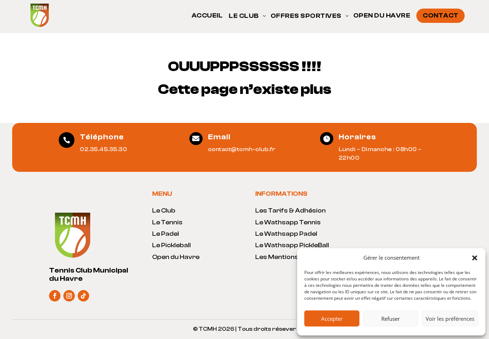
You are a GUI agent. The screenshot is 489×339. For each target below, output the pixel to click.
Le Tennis (167, 222)
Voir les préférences (450, 318)
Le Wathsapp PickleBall (292, 245)
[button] (474, 257)
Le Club (163, 210)
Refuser (390, 318)
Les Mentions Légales (290, 257)
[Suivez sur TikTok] (83, 295)
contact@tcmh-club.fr (242, 149)
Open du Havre (175, 257)
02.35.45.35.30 (103, 149)
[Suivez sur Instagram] (69, 295)
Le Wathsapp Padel (286, 234)
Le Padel (165, 234)
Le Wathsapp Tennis (288, 222)
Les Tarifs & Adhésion (290, 210)
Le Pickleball (171, 245)
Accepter (332, 318)
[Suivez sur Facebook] (54, 295)
